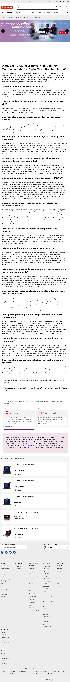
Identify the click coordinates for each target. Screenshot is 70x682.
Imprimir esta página (54, 674)
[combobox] (36, 7)
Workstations (32, 584)
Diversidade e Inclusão (4, 595)
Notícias (3, 571)
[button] (60, 1)
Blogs (44, 594)
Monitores (32, 599)
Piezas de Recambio (31, 606)
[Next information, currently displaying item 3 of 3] (67, 31)
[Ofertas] (6, 17)
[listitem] (34, 469)
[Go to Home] (7, 7)
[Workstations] (32, 17)
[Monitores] (40, 17)
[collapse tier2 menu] (42, 17)
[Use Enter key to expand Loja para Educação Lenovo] (57, 2)
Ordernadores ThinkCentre (5, 660)
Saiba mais (17, 474)
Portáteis (31, 568)
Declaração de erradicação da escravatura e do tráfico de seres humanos (29, 674)
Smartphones (32, 596)
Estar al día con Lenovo (47, 582)
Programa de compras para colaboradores (47, 617)
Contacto (59, 568)
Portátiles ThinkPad (3, 633)
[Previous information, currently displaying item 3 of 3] (3, 31)
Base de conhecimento (47, 625)
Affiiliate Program (47, 612)
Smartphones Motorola (4, 647)
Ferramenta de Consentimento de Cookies (19, 671)
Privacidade (5, 671)
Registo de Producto (46, 587)
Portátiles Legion (5, 643)
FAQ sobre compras (60, 585)
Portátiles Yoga (5, 637)
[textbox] (56, 547)
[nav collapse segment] (67, 12)
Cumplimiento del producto (48, 603)
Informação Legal (5, 587)
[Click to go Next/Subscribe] (24, 547)
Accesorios (32, 602)
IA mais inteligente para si (34, 572)
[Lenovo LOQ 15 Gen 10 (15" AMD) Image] (6, 517)
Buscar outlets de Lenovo (47, 598)
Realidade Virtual (33, 594)
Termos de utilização (37, 671)
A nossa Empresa (5, 568)
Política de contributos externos (59, 671)
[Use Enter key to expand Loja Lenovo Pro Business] (35, 2)
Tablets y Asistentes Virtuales (31, 589)
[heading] (40, 465)
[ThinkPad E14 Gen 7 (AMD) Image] (6, 470)
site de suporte (33, 445)
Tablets (3, 651)
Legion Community (46, 577)
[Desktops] (22, 17)
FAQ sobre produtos (60, 580)
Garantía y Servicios (45, 608)
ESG (2, 584)
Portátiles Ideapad (6, 640)
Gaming (31, 581)
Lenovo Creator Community (47, 567)
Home (3, 23)
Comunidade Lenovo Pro (46, 572)
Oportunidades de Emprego (6, 591)
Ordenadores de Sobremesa (33, 577)
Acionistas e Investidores (4, 575)
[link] (68, 2)
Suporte (59, 571)
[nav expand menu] (2, 12)
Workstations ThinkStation (4, 655)
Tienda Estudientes (34, 610)
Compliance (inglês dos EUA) (6, 580)
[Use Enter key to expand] (64, 7)
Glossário (45, 621)
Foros (44, 591)
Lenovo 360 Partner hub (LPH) (20, 567)
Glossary (9, 23)
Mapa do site (46, 671)
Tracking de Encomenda (60, 575)
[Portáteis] (14, 17)
